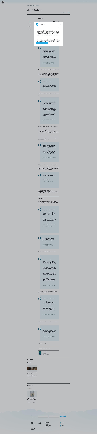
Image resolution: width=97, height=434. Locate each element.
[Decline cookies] (60, 24)
